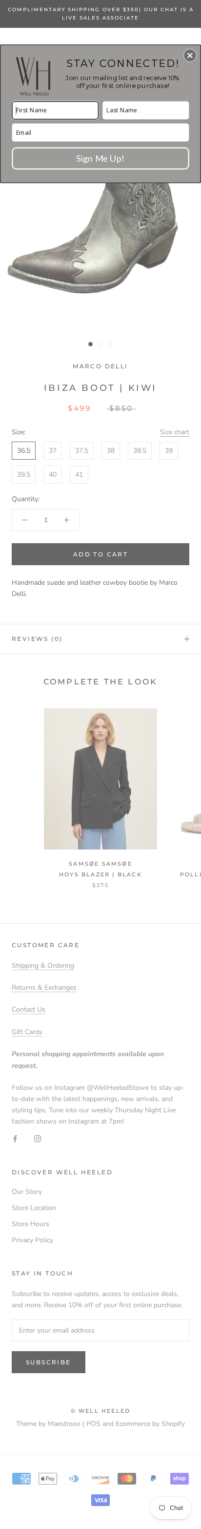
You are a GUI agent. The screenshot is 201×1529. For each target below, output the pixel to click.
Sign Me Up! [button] (100, 157)
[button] (190, 55)
